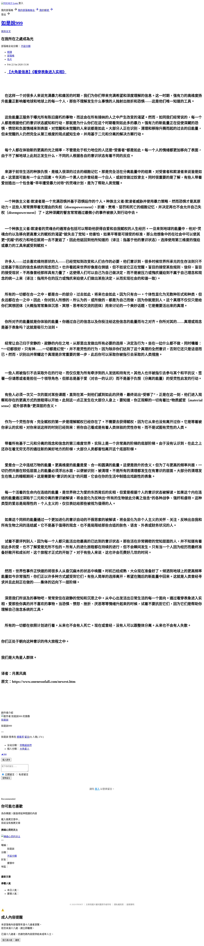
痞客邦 (20, 737)
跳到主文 (6, 31)
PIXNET (79, 904)
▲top (4, 754)
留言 (26, 737)
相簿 (9, 52)
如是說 (4, 720)
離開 (17, 940)
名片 (9, 59)
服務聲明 (130, 904)
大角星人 (24, 749)
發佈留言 (6, 778)
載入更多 (6, 760)
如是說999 (12, 23)
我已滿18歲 (7, 940)
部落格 (10, 55)
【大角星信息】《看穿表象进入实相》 (36, 72)
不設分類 (25, 46)
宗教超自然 (26, 745)
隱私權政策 (119, 904)
